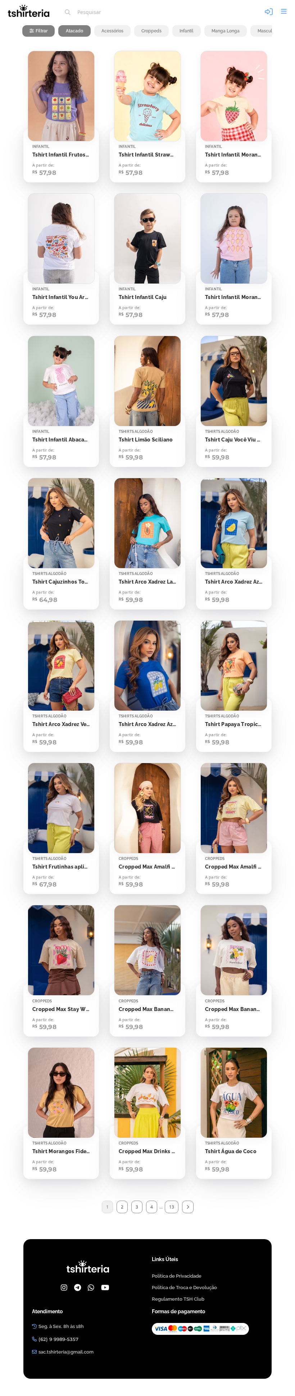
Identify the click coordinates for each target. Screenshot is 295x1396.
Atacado (74, 30)
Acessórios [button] (112, 30)
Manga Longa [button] (226, 30)
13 (171, 1207)
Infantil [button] (187, 30)
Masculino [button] (268, 30)
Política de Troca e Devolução (184, 1287)
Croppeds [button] (151, 30)
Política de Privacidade (176, 1276)
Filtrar (41, 30)
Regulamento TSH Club (178, 1299)
